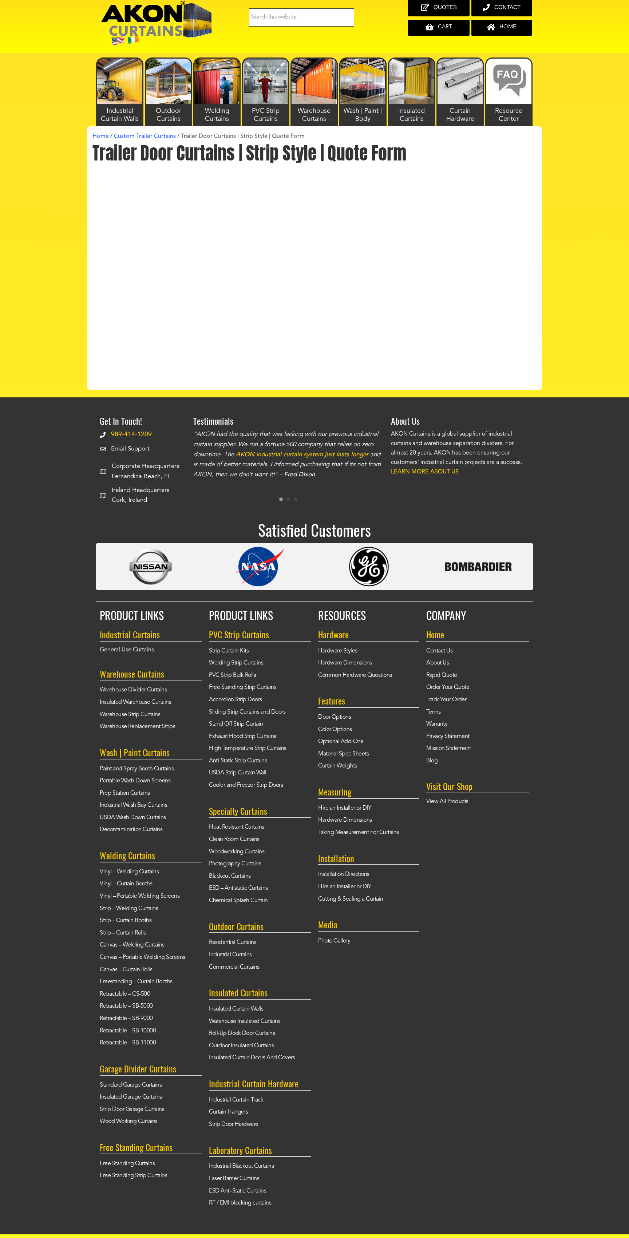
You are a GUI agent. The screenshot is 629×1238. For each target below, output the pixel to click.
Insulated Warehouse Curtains (135, 702)
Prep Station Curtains (125, 793)
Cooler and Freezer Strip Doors (246, 785)
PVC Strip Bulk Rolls (232, 675)
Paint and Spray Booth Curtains (137, 769)
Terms (433, 712)
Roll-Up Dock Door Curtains (242, 1033)
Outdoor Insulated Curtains (241, 1046)
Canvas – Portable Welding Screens (142, 957)
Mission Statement (448, 748)
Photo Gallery (334, 941)
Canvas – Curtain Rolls (126, 970)
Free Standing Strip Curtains (133, 1176)
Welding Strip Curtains (236, 663)
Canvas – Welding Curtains (132, 945)
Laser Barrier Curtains (234, 1179)
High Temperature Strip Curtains (247, 748)
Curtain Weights (337, 766)
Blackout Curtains (230, 876)
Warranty (436, 724)
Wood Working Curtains (129, 1121)
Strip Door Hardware (233, 1124)
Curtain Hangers (228, 1112)
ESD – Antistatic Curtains (238, 888)
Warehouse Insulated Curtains (244, 1021)
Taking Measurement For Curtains (358, 833)
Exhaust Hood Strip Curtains (242, 736)
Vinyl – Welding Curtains (129, 872)
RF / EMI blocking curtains (240, 1203)
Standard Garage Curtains (131, 1085)
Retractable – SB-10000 (128, 1031)
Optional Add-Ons (340, 742)
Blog (432, 761)
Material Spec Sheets (343, 754)
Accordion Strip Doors (235, 700)
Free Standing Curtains (127, 1164)
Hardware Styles (337, 651)
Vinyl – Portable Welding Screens (139, 896)
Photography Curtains (235, 864)
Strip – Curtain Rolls (123, 933)
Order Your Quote (447, 687)
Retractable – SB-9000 (126, 1018)
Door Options (334, 717)
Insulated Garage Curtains (131, 1097)
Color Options (335, 730)
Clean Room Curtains (234, 839)
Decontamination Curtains (131, 830)
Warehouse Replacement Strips (137, 727)
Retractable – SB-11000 (128, 1043)
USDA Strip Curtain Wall (237, 773)
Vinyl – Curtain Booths (126, 884)
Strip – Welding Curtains (129, 909)
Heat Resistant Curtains (236, 827)
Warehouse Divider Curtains (133, 690)
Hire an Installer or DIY (344, 808)
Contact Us (439, 651)
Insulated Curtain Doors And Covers (252, 1058)
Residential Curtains (232, 942)
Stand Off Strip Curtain (236, 724)
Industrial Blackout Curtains (241, 1166)
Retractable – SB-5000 (126, 1006)
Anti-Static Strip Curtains (238, 761)
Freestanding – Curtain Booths (136, 982)
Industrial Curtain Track (236, 1100)
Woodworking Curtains (236, 852)
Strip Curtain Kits (229, 651)
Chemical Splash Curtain (238, 901)
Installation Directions (343, 874)
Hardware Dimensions (345, 663)
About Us (437, 663)
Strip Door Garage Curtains (132, 1109)
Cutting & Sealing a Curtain (350, 899)
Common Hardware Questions (355, 675)
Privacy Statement (448, 736)
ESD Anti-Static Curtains (237, 1191)
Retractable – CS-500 (125, 994)
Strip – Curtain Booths (125, 921)
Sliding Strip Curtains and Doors (247, 712)
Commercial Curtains (234, 967)
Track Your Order (446, 700)
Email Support (130, 449)
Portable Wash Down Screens (135, 781)
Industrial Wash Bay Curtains (133, 805)
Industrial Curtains (230, 955)
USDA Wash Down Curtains (133, 818)
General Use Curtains (127, 650)
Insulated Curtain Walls (236, 1009)
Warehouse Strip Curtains (130, 715)
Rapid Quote (441, 675)
